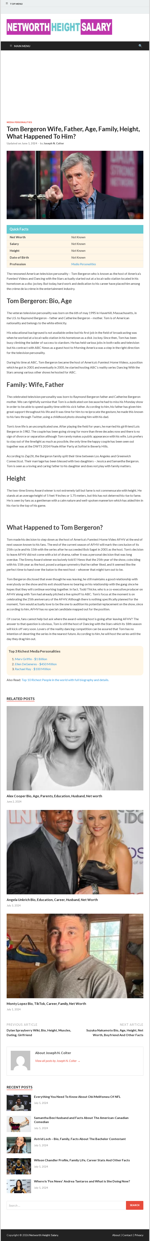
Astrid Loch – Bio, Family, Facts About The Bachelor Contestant (80, 1139)
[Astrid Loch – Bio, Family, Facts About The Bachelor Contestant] (19, 1139)
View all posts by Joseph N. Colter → (57, 1060)
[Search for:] (75, 1205)
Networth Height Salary (43, 1235)
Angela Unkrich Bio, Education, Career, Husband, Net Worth (52, 900)
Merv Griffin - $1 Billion (31, 659)
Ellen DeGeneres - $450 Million (36, 664)
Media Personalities (19, 122)
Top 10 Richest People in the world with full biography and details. (65, 680)
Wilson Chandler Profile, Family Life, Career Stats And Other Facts (82, 1160)
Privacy (139, 1235)
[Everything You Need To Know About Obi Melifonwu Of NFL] (19, 1097)
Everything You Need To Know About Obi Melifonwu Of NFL (77, 1096)
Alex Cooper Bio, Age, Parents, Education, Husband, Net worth (54, 796)
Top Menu (16, 3)
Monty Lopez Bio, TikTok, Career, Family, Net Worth (46, 1004)
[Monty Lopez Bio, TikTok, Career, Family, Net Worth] (75, 999)
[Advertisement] (75, 85)
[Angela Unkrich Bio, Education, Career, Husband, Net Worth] (75, 895)
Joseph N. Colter (54, 143)
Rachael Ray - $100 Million (33, 669)
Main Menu (22, 46)
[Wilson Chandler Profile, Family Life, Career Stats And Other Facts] (19, 1160)
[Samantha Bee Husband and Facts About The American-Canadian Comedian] (19, 1118)
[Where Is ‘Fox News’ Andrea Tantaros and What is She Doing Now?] (19, 1181)
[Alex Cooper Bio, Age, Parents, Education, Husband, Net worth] (75, 791)
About (116, 1235)
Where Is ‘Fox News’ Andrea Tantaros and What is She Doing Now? (82, 1181)
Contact (127, 1235)
